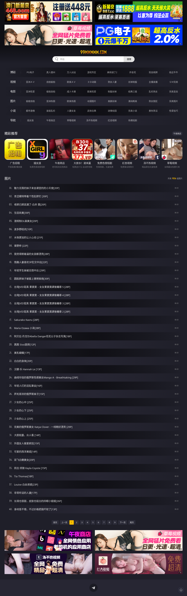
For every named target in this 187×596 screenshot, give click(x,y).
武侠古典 (91, 110)
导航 (13, 120)
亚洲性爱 (30, 91)
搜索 (129, 59)
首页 (55, 522)
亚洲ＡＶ (30, 81)
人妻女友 (71, 110)
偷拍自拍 (50, 91)
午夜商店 (50, 120)
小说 (13, 111)
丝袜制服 (132, 81)
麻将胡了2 (112, 72)
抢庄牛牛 (173, 72)
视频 (13, 82)
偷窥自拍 (30, 101)
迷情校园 (112, 110)
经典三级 (132, 91)
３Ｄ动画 (91, 81)
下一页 (123, 522)
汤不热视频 (91, 120)
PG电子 (30, 72)
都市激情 (30, 110)
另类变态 (173, 91)
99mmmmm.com (93, 52)
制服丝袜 (112, 91)
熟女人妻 (112, 81)
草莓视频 (71, 120)
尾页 (132, 522)
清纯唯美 (132, 101)
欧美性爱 (91, 91)
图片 (13, 101)
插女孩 (30, 120)
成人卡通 (71, 91)
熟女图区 (153, 101)
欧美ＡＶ (71, 81)
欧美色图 (71, 101)
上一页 (64, 522)
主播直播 (153, 81)
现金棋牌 (153, 72)
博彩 (13, 72)
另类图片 (173, 101)
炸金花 (132, 72)
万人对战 (71, 72)
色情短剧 (132, 120)
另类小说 (132, 110)
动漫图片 (91, 101)
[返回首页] (181, 590)
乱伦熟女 (153, 91)
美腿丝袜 (112, 101)
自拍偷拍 (50, 81)
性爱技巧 (173, 110)
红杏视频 (112, 120)
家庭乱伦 (50, 110)
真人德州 (50, 72)
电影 (13, 91)
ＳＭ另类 (173, 81)
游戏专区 (91, 72)
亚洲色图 (50, 101)
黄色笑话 (153, 110)
